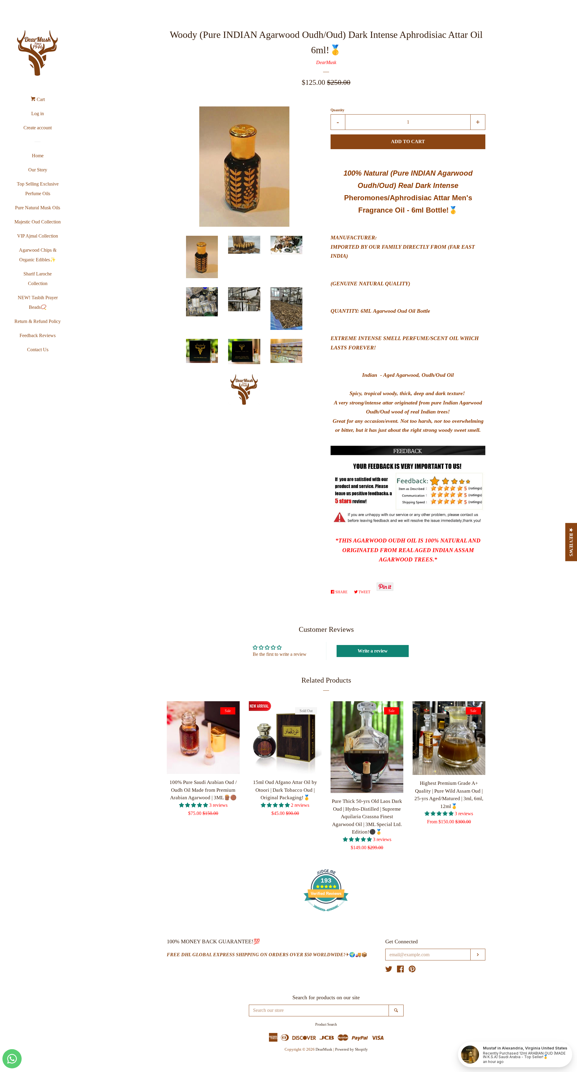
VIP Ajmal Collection (37, 235)
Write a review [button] (373, 650)
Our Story (37, 169)
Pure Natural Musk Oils (37, 207)
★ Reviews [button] (571, 542)
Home (38, 155)
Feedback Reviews (38, 335)
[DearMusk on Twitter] (388, 970)
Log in (37, 113)
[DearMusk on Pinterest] (412, 970)
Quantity (337, 110)
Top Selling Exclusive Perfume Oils (38, 188)
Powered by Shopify (351, 1049)
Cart (40, 99)
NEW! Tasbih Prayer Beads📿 (38, 302)
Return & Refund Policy (37, 321)
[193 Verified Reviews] (326, 914)
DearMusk (326, 62)
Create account (37, 127)
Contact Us (37, 349)
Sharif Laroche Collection (37, 278)
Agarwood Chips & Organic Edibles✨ (37, 254)
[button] (194, 805)
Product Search (326, 1024)
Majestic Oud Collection (37, 221)
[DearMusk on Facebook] (400, 970)
